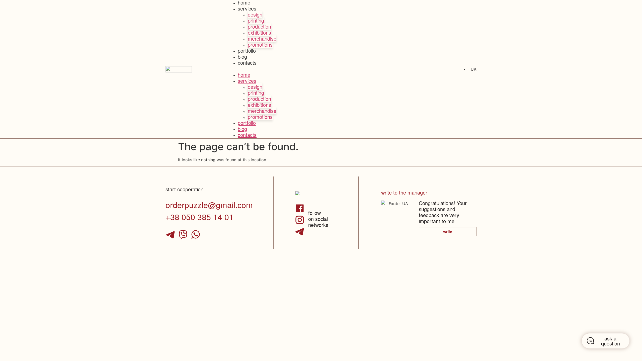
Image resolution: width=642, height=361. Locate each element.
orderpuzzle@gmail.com (209, 204)
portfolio (247, 50)
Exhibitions (259, 32)
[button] (321, 69)
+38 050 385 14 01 (199, 216)
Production (259, 26)
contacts (247, 62)
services (247, 8)
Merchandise (262, 38)
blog (242, 56)
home (244, 74)
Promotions (260, 44)
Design (255, 14)
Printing (256, 20)
